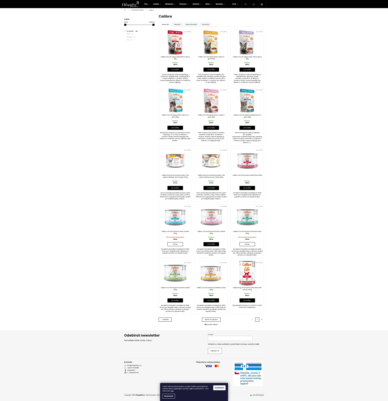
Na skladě (132, 31)
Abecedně (205, 24)
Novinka (131, 37)
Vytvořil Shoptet (258, 395)
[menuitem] (146, 4)
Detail (175, 244)
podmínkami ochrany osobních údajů (245, 344)
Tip (129, 40)
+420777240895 (133, 368)
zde (172, 391)
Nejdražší (177, 24)
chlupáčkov (131, 370)
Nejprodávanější (191, 24)
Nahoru (166, 320)
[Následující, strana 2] (257, 320)
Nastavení (168, 396)
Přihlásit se (215, 351)
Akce (130, 34)
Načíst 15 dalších (211, 320)
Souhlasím (219, 388)
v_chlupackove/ (133, 372)
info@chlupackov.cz (134, 365)
